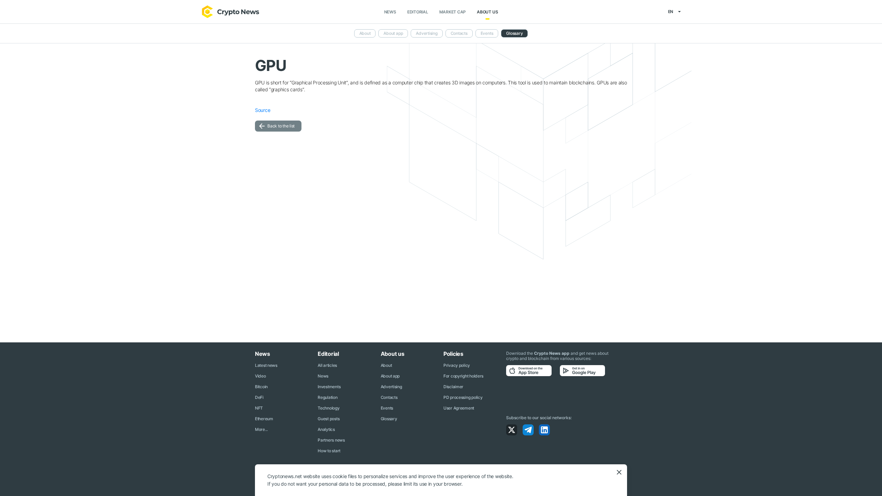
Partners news (331, 440)
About (365, 33)
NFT (259, 408)
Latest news (266, 365)
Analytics (326, 429)
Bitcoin (261, 386)
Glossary (514, 33)
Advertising (426, 33)
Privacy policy (456, 365)
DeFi (259, 397)
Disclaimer (453, 386)
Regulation (327, 397)
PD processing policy (462, 397)
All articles (327, 365)
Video (260, 376)
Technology (328, 408)
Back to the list (281, 125)
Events (487, 33)
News (390, 11)
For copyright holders (463, 376)
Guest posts (328, 418)
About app (393, 33)
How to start (329, 450)
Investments (329, 386)
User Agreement (458, 408)
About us (487, 11)
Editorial (417, 11)
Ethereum (264, 418)
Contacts (459, 33)
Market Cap (452, 11)
